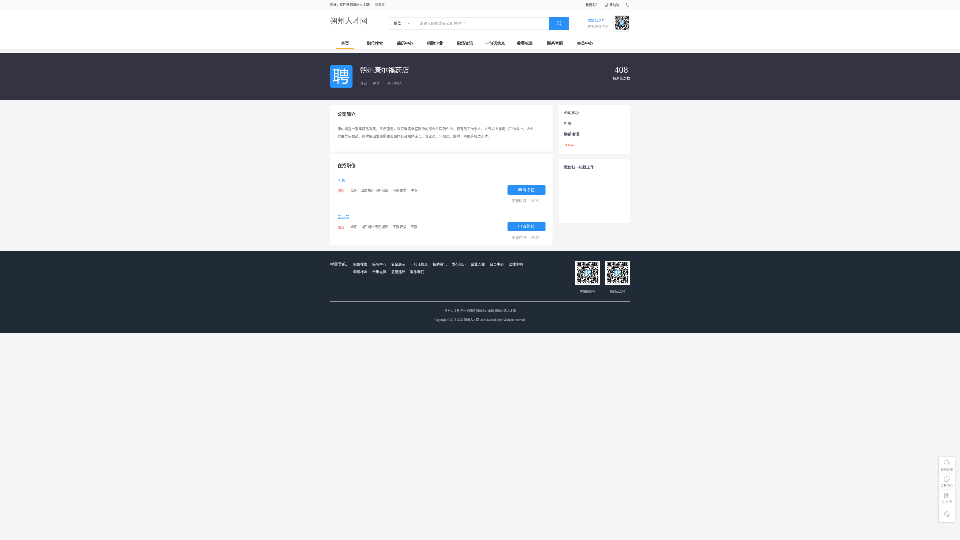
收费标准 (525, 43)
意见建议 (398, 272)
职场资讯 (465, 43)
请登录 (380, 4)
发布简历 (459, 264)
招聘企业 (435, 43)
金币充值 (379, 272)
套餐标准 (360, 272)
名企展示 (398, 264)
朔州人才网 (349, 21)
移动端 (614, 5)
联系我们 (417, 272)
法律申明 (516, 264)
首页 (345, 43)
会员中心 (585, 43)
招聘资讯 (440, 264)
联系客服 (555, 43)
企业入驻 (478, 264)
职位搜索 (375, 43)
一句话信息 (495, 43)
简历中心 (405, 43)
